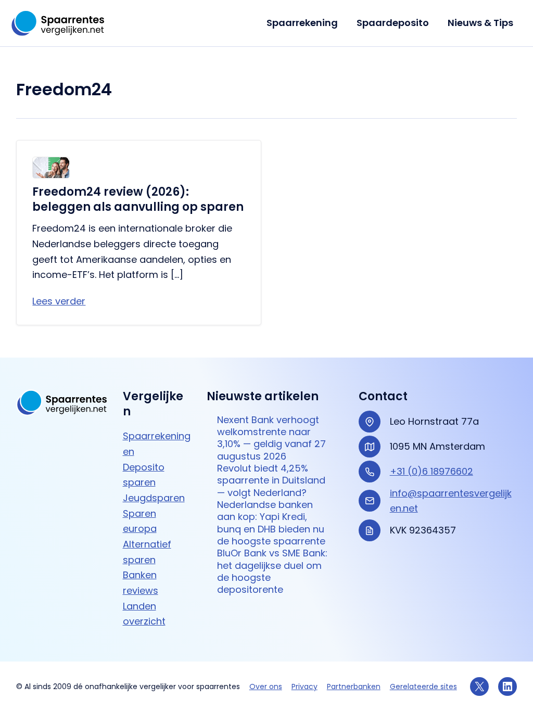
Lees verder (58, 301)
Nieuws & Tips (480, 22)
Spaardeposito (393, 22)
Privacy (304, 686)
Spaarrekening (302, 22)
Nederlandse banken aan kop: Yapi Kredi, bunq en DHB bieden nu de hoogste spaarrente (271, 523)
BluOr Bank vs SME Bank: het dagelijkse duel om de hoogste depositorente (272, 571)
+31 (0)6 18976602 (431, 471)
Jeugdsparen (154, 497)
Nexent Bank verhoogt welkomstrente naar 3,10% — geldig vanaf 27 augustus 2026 (271, 438)
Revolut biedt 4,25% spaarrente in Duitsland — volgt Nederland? (271, 480)
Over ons (265, 686)
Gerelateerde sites (423, 686)
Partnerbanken (353, 686)
